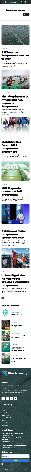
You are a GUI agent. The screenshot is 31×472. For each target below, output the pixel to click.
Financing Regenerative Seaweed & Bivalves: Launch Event (20, 360)
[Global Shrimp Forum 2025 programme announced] (15, 127)
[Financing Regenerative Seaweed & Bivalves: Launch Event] (6, 358)
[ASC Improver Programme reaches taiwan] (15, 35)
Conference (15, 322)
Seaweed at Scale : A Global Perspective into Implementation (19, 337)
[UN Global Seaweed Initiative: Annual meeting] (6, 325)
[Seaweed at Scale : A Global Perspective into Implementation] (6, 336)
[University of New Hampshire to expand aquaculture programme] (15, 258)
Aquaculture (6, 48)
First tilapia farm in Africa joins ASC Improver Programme (15, 101)
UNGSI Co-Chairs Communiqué (20, 315)
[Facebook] (3, 398)
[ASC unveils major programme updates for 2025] (15, 214)
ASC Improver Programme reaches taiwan (15, 55)
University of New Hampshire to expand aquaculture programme (15, 280)
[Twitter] (11, 398)
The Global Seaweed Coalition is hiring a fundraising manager (18, 348)
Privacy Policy (18, 464)
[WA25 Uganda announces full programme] (15, 171)
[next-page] (12, 298)
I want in (15, 460)
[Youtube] (15, 398)
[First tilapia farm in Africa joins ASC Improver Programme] (15, 79)
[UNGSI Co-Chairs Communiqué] (6, 313)
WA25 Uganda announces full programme (12, 191)
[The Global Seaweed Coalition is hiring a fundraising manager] (6, 347)
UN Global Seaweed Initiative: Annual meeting (19, 326)
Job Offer (14, 344)
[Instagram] (7, 398)
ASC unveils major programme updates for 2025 (14, 234)
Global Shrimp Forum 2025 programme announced (12, 146)
